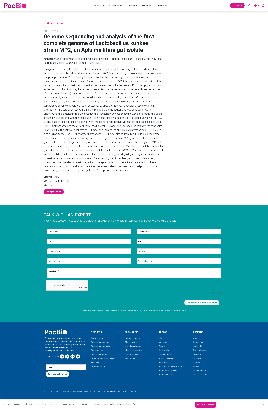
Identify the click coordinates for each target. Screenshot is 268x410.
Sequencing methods (100, 346)
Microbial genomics (133, 350)
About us (197, 338)
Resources (163, 362)
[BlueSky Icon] (78, 356)
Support (196, 366)
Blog (161, 338)
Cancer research (132, 354)
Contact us (198, 342)
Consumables (97, 350)
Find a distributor (166, 375)
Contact (237, 5)
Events (162, 346)
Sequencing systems (100, 342)
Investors (197, 354)
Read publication (53, 192)
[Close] (263, 405)
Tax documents (200, 375)
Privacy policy (115, 392)
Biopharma (130, 358)
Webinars (163, 342)
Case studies (164, 350)
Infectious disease (133, 346)
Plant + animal (131, 342)
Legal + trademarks (129, 392)
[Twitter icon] (67, 356)
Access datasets (166, 358)
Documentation (98, 366)
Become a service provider (170, 366)
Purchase (95, 362)
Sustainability (199, 358)
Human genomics (133, 338)
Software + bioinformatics (102, 358)
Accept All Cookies (205, 405)
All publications (54, 23)
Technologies (97, 338)
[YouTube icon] (72, 356)
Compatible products (100, 354)
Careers (196, 362)
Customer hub (199, 370)
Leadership (198, 346)
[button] (249, 5)
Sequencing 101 (166, 354)
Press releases (199, 350)
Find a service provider (169, 370)
